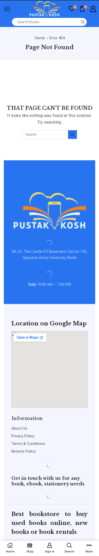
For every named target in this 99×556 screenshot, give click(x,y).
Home (40, 38)
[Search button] (83, 22)
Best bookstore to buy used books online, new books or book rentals (49, 523)
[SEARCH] (72, 134)
